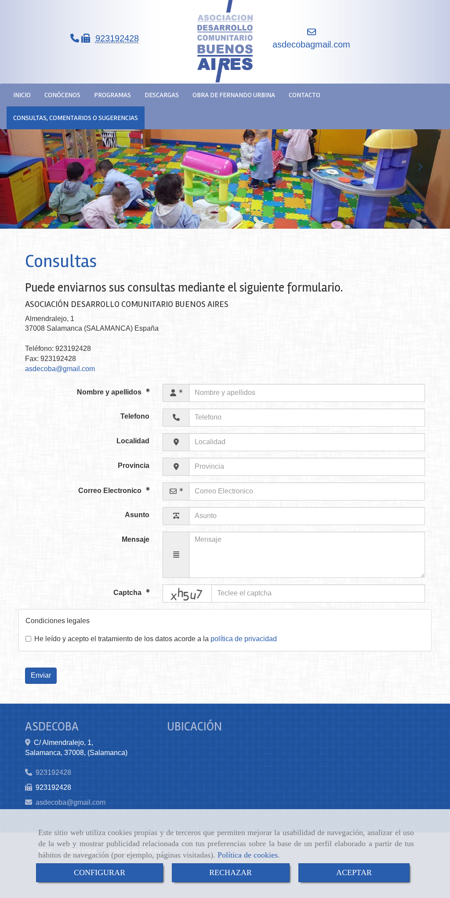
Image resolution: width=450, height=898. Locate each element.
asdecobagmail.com (311, 44)
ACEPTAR (354, 872)
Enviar (41, 675)
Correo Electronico (110, 490)
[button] (34, 163)
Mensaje (135, 539)
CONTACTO (304, 95)
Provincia (133, 465)
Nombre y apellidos (110, 392)
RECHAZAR (230, 872)
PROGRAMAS (112, 95)
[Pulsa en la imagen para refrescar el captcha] (187, 593)
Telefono (134, 416)
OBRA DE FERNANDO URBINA (233, 95)
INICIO (22, 95)
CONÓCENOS (62, 95)
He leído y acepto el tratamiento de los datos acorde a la (155, 638)
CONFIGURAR (99, 872)
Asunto (137, 514)
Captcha (128, 592)
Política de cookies (248, 855)
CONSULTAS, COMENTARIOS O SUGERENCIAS (75, 117)
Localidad (132, 441)
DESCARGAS (162, 95)
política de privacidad (243, 638)
